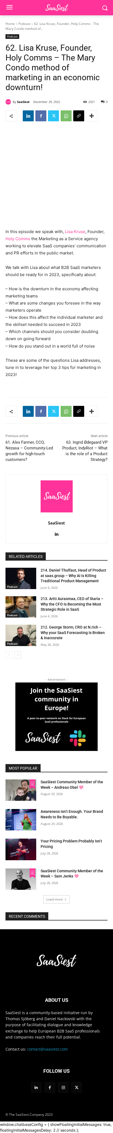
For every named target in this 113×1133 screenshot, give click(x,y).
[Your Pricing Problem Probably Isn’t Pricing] (20, 849)
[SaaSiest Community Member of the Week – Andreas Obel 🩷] (20, 790)
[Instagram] (63, 1087)
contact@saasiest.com (47, 1049)
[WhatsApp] (66, 115)
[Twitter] (53, 115)
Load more (54, 899)
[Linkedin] (28, 115)
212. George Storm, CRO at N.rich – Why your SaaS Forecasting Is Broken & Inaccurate (73, 632)
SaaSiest (23, 102)
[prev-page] (8, 655)
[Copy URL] (78, 115)
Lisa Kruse (75, 231)
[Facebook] (40, 115)
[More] (91, 115)
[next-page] (17, 655)
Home (10, 23)
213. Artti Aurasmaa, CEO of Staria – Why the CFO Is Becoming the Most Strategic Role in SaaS (72, 604)
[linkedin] (57, 533)
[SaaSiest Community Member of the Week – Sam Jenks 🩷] (20, 879)
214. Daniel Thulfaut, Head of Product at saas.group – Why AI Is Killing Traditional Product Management (73, 575)
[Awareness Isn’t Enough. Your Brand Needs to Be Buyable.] (20, 819)
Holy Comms (17, 238)
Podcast (24, 23)
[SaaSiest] (9, 102)
